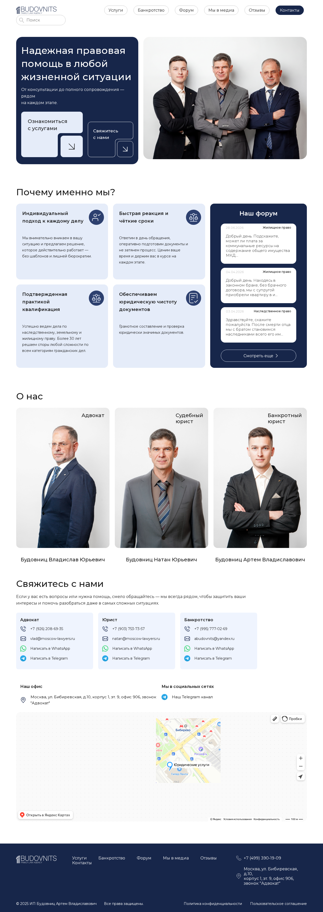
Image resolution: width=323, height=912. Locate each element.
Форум (186, 10)
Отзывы (257, 10)
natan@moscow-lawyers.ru (136, 638)
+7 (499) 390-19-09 (262, 858)
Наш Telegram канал (192, 696)
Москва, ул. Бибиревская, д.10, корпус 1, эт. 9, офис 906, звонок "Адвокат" (93, 699)
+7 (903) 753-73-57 (128, 629)
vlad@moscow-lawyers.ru (52, 638)
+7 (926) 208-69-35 (46, 629)
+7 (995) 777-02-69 (210, 629)
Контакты (290, 10)
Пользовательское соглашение (278, 903)
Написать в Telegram (49, 658)
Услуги (116, 10)
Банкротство (151, 10)
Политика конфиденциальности (213, 903)
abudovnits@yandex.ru (214, 638)
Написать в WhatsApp (50, 648)
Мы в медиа (221, 10)
